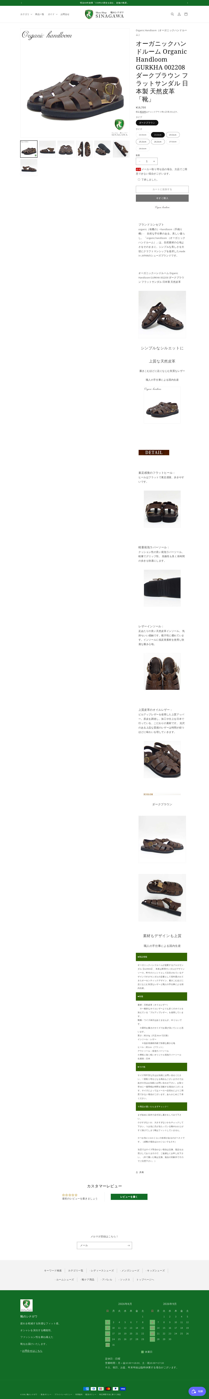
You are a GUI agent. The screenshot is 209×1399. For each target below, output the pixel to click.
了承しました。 (150, 179)
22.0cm (144, 135)
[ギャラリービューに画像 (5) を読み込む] (102, 149)
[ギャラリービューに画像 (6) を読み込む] (121, 149)
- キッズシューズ (155, 1270)
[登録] (128, 1245)
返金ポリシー (46, 1394)
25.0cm (142, 141)
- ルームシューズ (64, 1279)
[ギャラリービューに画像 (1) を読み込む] (28, 149)
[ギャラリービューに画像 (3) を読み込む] (65, 149)
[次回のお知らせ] (187, 3)
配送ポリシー (91, 1394)
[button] (26, 14)
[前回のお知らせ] (21, 3)
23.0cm (158, 134)
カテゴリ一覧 (75, 1270)
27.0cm (174, 142)
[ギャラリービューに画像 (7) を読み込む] (28, 167)
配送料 (143, 112)
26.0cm (158, 141)
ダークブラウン (147, 122)
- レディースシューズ (102, 1270)
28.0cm (144, 149)
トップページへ (145, 1279)
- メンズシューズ (129, 1270)
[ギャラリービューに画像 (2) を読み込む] (47, 149)
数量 (138, 155)
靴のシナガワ (32, 1394)
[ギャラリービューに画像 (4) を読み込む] (84, 149)
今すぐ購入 (162, 198)
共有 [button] (141, 1172)
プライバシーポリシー (63, 1394)
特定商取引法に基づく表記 (110, 1394)
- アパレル (106, 1279)
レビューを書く (129, 1196)
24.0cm (173, 134)
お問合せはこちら (32, 1350)
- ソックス (124, 1279)
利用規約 (79, 1394)
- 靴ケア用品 (87, 1279)
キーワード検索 (53, 1270)
